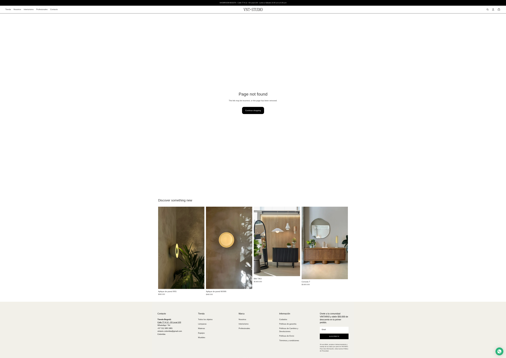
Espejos (201, 333)
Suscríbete (334, 336)
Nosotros (242, 319)
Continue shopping (253, 110)
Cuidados (283, 319)
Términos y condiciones (289, 340)
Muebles (201, 337)
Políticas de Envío (286, 336)
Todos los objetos (205, 319)
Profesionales (244, 328)
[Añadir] (200, 284)
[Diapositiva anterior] (162, 248)
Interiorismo (244, 324)
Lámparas (202, 324)
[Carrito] (499, 9)
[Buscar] (487, 9)
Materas (201, 328)
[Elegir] (296, 272)
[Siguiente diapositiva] (200, 248)
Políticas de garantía (287, 324)
